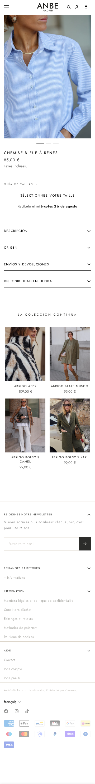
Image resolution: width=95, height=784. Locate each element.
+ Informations (14, 577)
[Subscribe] (85, 543)
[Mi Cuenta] (76, 7)
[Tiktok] (27, 711)
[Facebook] (6, 711)
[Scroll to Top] (85, 756)
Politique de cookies (19, 636)
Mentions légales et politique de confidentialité (38, 600)
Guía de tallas (18, 184)
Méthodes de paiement (20, 627)
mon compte (13, 669)
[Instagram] (17, 711)
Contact (9, 660)
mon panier (12, 678)
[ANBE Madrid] (47, 7)
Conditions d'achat (17, 609)
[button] (86, 7)
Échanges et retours (18, 618)
